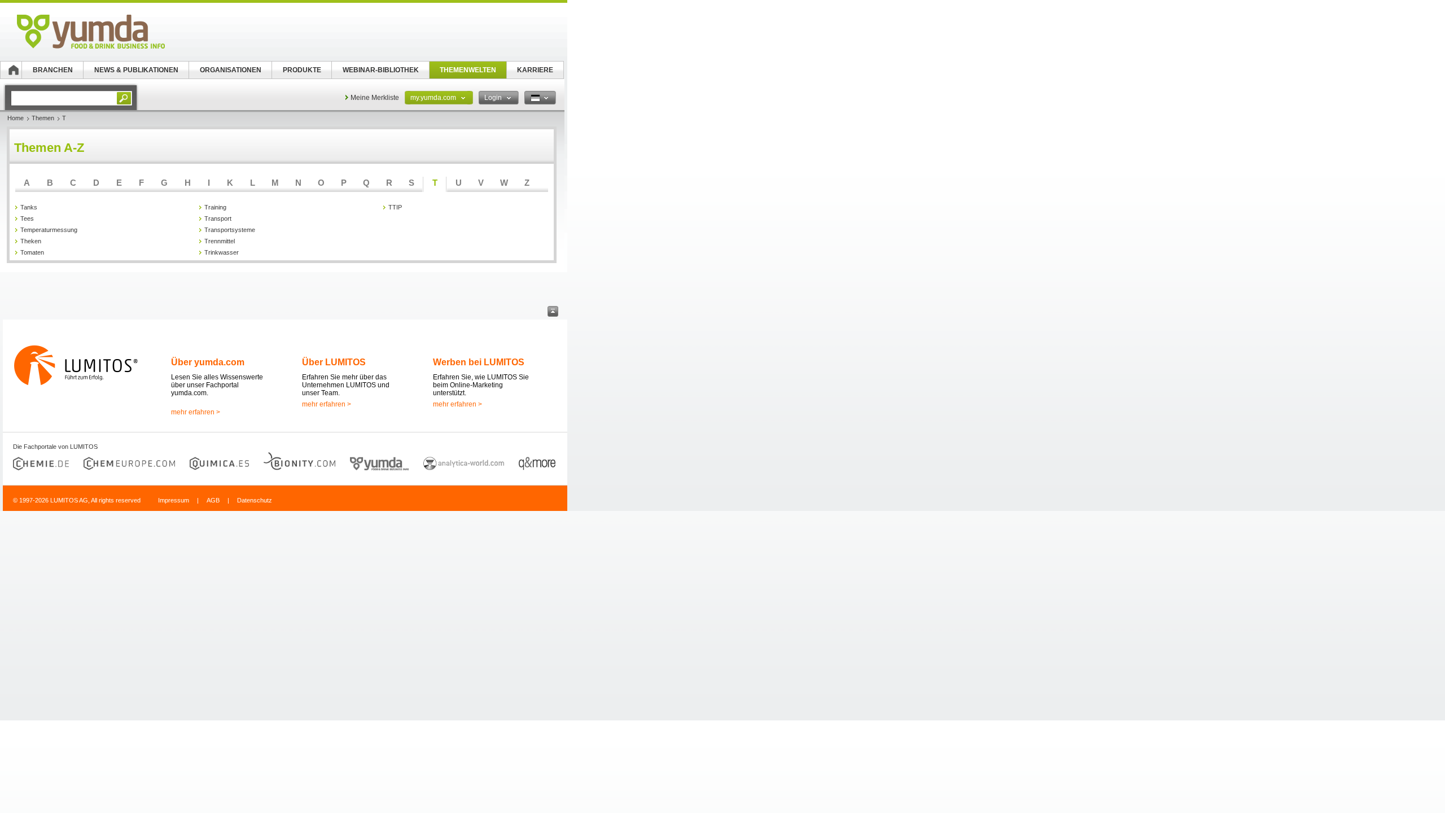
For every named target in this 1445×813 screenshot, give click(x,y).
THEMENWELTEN (468, 70)
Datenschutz (254, 500)
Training (215, 207)
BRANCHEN (53, 70)
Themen (43, 118)
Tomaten (32, 252)
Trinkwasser (221, 252)
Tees (27, 218)
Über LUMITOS (334, 362)
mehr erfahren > (195, 412)
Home (15, 118)
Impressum (173, 500)
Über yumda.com (207, 362)
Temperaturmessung (48, 229)
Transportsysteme (229, 229)
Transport (217, 218)
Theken (30, 241)
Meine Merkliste (375, 98)
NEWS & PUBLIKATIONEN (136, 70)
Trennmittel (219, 241)
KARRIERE (535, 70)
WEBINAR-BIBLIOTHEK (381, 70)
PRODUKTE (302, 70)
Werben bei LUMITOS (478, 362)
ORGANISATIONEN (230, 70)
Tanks (28, 207)
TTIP (395, 207)
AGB (213, 500)
